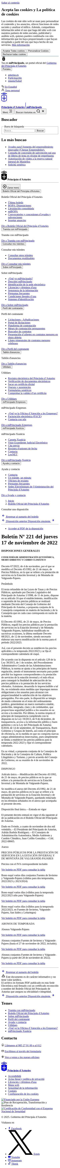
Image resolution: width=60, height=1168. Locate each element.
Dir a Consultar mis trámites (16, 263)
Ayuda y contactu (17, 1022)
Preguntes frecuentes (19, 483)
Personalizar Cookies (38, 51)
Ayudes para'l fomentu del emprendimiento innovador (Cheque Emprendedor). (30, 148)
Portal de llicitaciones (19, 322)
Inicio (11, 500)
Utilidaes (12, 1025)
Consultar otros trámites (20, 255)
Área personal (12, 90)
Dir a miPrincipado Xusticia (16, 460)
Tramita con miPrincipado (21, 1010)
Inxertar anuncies (17, 220)
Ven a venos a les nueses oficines (22, 1057)
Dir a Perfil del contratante (15, 349)
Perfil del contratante (19, 1019)
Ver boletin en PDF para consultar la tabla (23, 869)
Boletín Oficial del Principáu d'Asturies (28, 503)
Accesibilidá (14, 1076)
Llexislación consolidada (21, 208)
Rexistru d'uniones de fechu (22, 448)
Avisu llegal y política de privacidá (26, 1079)
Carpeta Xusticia (17, 439)
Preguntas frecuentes (19, 293)
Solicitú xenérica (17, 164)
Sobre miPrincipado (18, 1016)
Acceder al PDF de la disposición (25, 528)
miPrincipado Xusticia (19, 1031)
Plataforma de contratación (22, 325)
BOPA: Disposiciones (19, 205)
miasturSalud (15, 80)
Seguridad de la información (23, 1088)
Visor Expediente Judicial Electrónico (28, 442)
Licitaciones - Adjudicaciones (23, 319)
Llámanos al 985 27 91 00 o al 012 (23, 1045)
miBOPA (13, 211)
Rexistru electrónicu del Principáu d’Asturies (31, 378)
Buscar (40, 130)
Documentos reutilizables (21, 258)
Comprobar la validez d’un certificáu (27, 393)
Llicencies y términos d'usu (22, 287)
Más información (21, 45)
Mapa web (13, 1085)
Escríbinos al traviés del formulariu (23, 1051)
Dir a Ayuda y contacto (13, 495)
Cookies (12, 1091)
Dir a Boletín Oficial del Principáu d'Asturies (24, 226)
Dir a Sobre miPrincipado (14, 305)
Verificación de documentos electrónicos (29, 381)
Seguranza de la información (23, 290)
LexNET (13, 454)
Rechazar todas (14, 54)
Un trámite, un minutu (19, 477)
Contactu (13, 451)
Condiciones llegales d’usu (22, 296)
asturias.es (13, 75)
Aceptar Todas (14, 51)
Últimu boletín (15, 202)
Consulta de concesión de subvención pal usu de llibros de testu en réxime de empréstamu (32, 154)
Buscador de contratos (19, 331)
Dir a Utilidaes (9, 398)
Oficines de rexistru (18, 480)
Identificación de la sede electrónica (26, 284)
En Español (11, 86)
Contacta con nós (17, 419)
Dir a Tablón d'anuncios (13, 363)
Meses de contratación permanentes (26, 328)
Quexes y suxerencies (19, 387)
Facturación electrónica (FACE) (25, 416)
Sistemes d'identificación (21, 299)
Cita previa (14, 445)
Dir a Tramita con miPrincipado (17, 240)
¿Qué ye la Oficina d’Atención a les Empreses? (33, 413)
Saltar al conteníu (10, 2)
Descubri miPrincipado (20, 281)
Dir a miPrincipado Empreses (16, 425)
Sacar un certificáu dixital (21, 384)
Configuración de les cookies (23, 1093)
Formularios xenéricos (19, 390)
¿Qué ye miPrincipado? (20, 278)
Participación (15, 78)
